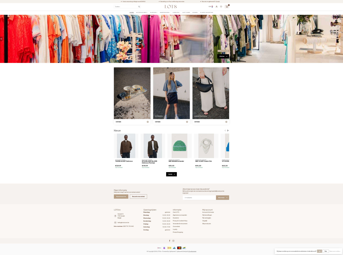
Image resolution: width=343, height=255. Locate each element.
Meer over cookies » (334, 251)
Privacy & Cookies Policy (180, 220)
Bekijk (170, 174)
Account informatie (208, 212)
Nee (326, 251)
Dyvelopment (192, 251)
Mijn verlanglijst (206, 218)
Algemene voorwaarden (180, 215)
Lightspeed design (182, 251)
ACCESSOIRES (141, 12)
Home (132, 12)
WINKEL (195, 12)
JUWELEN (176, 12)
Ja (319, 251)
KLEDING (153, 12)
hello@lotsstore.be (123, 222)
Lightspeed (172, 251)
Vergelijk (204, 220)
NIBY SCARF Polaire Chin (203, 161)
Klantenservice (121, 196)
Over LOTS (176, 212)
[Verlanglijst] (221, 6)
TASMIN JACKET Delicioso (124, 161)
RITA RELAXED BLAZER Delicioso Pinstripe (149, 162)
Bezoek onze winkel (138, 196)
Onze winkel (176, 226)
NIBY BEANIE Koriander (176, 161)
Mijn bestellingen (207, 215)
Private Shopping (178, 232)
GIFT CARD (186, 12)
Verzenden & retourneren (180, 223)
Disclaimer (176, 218)
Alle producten (206, 223)
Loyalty (175, 229)
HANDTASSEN (164, 12)
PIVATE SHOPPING (206, 12)
